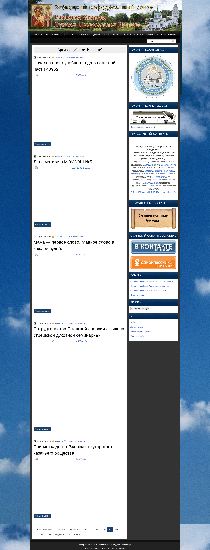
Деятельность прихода (77, 35)
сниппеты (121, 548)
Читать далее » (42, 144)
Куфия (147, 173)
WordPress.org (137, 335)
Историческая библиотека (128, 35)
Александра (136, 173)
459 (49, 535)
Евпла (146, 164)
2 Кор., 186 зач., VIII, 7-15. (143, 191)
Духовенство (101, 35)
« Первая (61, 529)
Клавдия (148, 170)
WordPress (89, 548)
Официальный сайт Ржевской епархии (148, 290)
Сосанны (165, 164)
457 (36, 535)
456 (116, 529)
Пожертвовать (168, 35)
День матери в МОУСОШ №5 (63, 161)
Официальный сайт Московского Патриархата (151, 281)
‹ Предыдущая (74, 529)
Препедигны (168, 170)
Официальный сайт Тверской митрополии (149, 286)
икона (152, 164)
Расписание (52, 35)
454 (104, 529)
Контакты (152, 35)
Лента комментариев (140, 331)
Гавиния (170, 167)
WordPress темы (108, 548)
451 (85, 529)
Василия (172, 173)
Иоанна (150, 185)
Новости (37, 35)
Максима (157, 170)
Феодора (162, 173)
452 (91, 529)
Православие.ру (137, 295)
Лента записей (137, 326)
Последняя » (74, 535)
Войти (133, 322)
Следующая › (59, 535)
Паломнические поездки (141, 126)
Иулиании (146, 182)
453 (97, 529)
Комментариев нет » (75, 57)
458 (42, 535)
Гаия (148, 167)
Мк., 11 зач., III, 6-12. (166, 191)
